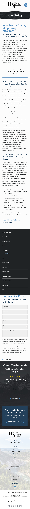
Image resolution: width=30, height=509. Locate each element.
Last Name (5, 311)
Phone (4, 316)
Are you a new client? (8, 326)
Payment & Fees (15, 476)
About (15, 463)
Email (4, 321)
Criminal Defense (15, 473)
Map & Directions (15, 453)
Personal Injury (15, 466)
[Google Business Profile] (15, 486)
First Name (5, 306)
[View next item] (16, 394)
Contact (15, 479)
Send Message (8, 359)
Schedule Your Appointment (15, 421)
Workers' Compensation (15, 470)
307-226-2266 (15, 442)
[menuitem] (14, 237)
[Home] (14, 5)
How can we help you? (8, 330)
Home (15, 460)
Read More (15, 398)
